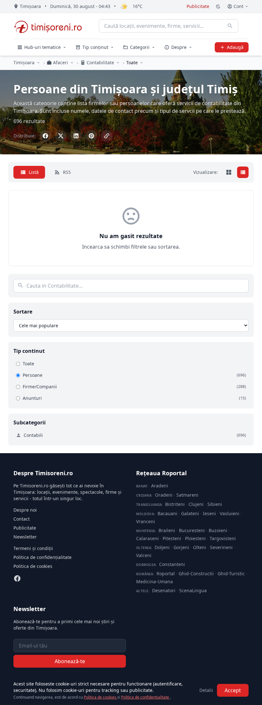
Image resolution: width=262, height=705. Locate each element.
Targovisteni (223, 538)
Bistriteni (175, 504)
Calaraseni (147, 538)
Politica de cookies (32, 566)
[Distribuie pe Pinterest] (91, 136)
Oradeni (164, 495)
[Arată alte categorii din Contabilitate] (118, 62)
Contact (21, 519)
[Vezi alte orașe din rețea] (38, 62)
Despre (179, 47)
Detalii (206, 690)
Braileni (166, 530)
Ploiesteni (195, 538)
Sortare (22, 311)
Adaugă (235, 47)
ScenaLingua (193, 590)
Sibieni (214, 504)
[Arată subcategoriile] (141, 62)
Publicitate (198, 6)
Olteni (199, 547)
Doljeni (162, 547)
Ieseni (209, 513)
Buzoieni (218, 530)
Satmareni (187, 495)
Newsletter (25, 537)
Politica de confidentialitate (145, 697)
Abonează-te (70, 661)
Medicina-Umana (154, 581)
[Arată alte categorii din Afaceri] (72, 62)
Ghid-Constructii (196, 573)
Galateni (190, 513)
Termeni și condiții (33, 548)
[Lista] (243, 172)
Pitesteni (172, 538)
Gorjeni (181, 547)
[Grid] (229, 172)
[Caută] (230, 26)
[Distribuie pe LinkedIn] (76, 136)
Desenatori (163, 590)
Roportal (166, 573)
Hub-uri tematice (42, 47)
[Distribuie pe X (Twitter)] (60, 136)
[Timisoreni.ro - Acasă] (51, 26)
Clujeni (196, 504)
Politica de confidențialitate (42, 557)
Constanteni (172, 564)
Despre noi (25, 510)
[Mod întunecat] (218, 6)
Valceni (143, 555)
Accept (233, 690)
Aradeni (159, 486)
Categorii (140, 47)
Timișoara (24, 62)
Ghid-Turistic (231, 573)
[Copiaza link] (106, 136)
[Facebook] (17, 578)
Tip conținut (95, 47)
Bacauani (167, 513)
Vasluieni (229, 513)
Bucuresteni (192, 530)
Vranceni (145, 521)
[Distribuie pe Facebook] (45, 136)
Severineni (221, 547)
